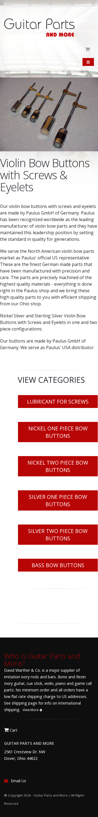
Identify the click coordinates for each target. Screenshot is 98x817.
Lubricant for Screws (58, 401)
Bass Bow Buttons (58, 565)
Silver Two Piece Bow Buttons (58, 534)
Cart (13, 730)
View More (31, 710)
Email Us (18, 780)
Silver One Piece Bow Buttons (58, 500)
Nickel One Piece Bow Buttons (58, 432)
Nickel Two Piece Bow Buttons (57, 466)
